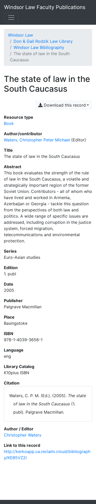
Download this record (64, 105)
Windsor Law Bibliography (39, 47)
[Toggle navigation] (11, 17)
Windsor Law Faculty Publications (44, 7)
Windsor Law (20, 35)
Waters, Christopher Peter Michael (37, 139)
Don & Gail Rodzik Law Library (43, 41)
